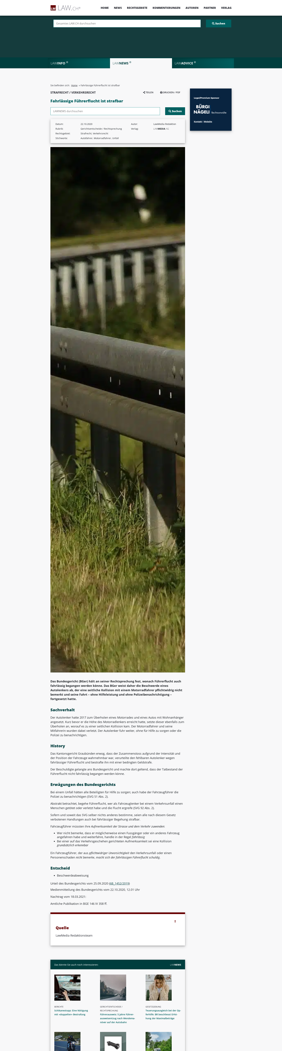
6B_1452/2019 (119, 883)
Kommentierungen (166, 8)
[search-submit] (218, 23)
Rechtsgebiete (137, 8)
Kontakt (198, 121)
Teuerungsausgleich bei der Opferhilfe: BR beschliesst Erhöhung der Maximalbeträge (163, 1014)
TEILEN (149, 92)
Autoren (192, 8)
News (118, 8)
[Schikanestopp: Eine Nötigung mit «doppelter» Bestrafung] (73, 987)
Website (208, 121)
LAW (175, 964)
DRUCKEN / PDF (171, 92)
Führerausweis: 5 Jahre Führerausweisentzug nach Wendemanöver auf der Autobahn (117, 1018)
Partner (210, 8)
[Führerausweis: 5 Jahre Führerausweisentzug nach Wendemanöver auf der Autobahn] (119, 987)
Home (105, 8)
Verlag (226, 8)
